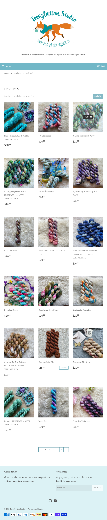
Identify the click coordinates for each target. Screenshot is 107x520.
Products (17, 73)
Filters (97, 96)
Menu (8, 66)
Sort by (7, 96)
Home (6, 73)
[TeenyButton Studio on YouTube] (55, 501)
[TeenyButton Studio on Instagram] (50, 501)
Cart (102, 66)
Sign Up (97, 487)
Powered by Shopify (35, 509)
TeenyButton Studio (17, 509)
